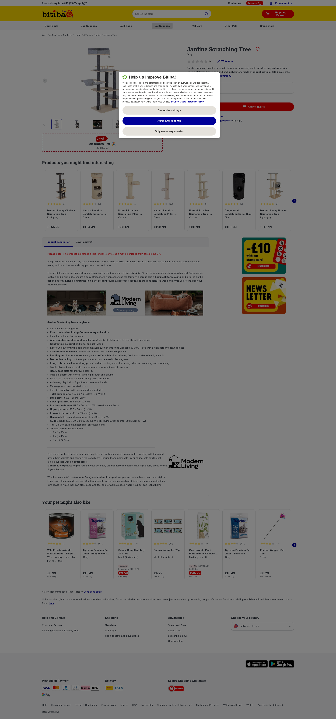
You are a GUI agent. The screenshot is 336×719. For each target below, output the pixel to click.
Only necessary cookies (169, 131)
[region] (169, 105)
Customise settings (169, 110)
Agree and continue (169, 120)
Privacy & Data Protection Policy (187, 102)
